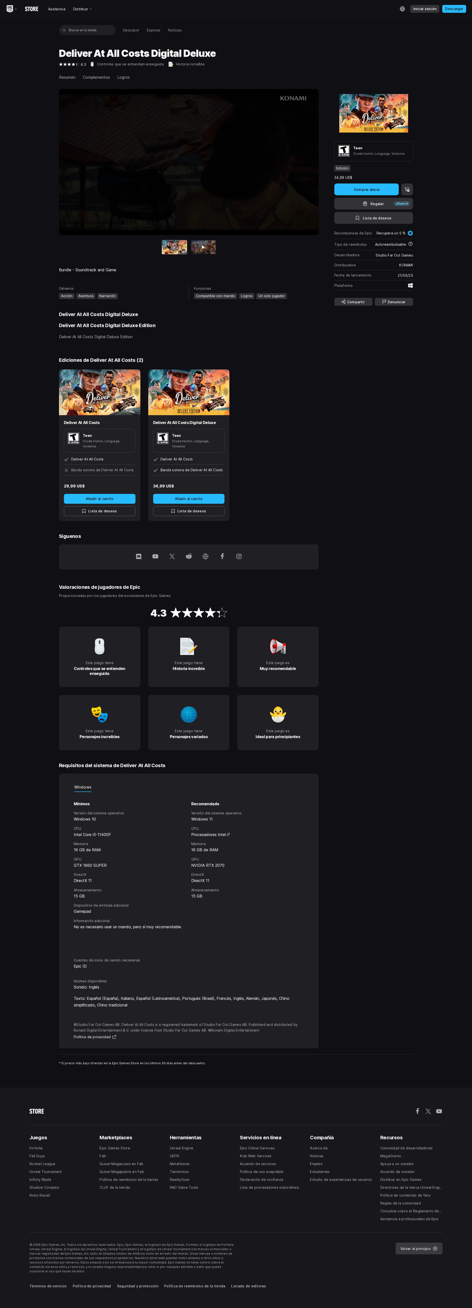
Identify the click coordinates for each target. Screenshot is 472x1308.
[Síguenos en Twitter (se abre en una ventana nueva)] (172, 557)
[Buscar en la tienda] (64, 30)
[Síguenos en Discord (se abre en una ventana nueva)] (138, 557)
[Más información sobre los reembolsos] (410, 244)
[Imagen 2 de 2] (203, 247)
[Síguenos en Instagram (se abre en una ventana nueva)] (239, 557)
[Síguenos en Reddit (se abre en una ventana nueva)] (188, 557)
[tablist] (189, 787)
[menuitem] (131, 30)
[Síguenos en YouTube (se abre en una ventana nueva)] (155, 557)
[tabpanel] (189, 870)
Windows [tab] (82, 787)
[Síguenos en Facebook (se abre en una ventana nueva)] (222, 557)
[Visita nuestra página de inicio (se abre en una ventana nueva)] (205, 557)
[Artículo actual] (174, 247)
